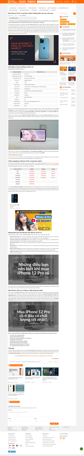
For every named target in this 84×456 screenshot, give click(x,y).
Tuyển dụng (34, 10)
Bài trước (50, 361)
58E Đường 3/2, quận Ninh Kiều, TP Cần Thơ (19, 344)
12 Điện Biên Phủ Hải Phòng (16, 339)
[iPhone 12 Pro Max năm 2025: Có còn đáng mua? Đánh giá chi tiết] (63, 79)
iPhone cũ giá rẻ (10, 428)
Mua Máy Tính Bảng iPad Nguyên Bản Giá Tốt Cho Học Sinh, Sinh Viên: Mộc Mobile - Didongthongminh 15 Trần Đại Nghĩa (72, 73)
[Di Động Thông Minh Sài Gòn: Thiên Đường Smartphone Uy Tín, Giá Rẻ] (68, 58)
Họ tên (9, 418)
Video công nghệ (13, 10)
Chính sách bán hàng (44, 10)
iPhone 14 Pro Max (52, 430)
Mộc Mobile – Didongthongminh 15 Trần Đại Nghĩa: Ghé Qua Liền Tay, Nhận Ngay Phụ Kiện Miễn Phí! (63, 73)
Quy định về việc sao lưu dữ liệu (48, 442)
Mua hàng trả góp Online (47, 439)
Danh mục (23, 1)
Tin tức (26, 444)
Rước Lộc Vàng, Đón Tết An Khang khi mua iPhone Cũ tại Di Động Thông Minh (71, 83)
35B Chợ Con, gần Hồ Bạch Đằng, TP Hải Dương (20, 338)
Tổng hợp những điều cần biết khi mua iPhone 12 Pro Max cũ (16, 395)
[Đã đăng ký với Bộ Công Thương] (12, 451)
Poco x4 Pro (9, 427)
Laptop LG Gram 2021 (38, 427)
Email (35, 418)
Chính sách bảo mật (12, 439)
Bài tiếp (55, 361)
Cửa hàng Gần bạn (67, 2)
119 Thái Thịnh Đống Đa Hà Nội (17, 336)
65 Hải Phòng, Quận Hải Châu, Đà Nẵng (18, 342)
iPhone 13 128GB (38, 428)
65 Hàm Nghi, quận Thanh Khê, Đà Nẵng (18, 341)
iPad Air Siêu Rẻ (24, 430)
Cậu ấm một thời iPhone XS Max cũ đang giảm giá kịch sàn (15, 378)
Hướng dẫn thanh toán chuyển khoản (49, 444)
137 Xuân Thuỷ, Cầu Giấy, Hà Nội (17, 335)
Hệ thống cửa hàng (11, 437)
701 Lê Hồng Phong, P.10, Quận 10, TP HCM (19, 345)
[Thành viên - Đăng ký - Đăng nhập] (75, 2)
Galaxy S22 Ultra (24, 429)
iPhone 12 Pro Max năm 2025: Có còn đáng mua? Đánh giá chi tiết (63, 83)
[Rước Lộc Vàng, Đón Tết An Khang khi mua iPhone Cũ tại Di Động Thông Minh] (72, 79)
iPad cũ (36, 430)
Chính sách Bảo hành (29, 439)
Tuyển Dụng (45, 435)
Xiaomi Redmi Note (66, 427)
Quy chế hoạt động (28, 437)
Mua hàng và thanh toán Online (48, 437)
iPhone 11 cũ (10, 429)
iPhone (50, 429)
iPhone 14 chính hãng (25, 428)
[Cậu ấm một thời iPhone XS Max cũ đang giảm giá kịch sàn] (16, 371)
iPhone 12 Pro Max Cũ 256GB (12, 430)
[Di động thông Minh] (12, 2)
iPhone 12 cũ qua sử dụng (39, 429)
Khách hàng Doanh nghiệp (30, 442)
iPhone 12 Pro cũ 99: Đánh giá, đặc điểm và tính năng (32, 378)
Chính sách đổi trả (28, 435)
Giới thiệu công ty (11, 435)
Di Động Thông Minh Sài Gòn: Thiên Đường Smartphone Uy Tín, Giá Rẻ (68, 63)
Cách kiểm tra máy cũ (24, 10)
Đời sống (53, 10)
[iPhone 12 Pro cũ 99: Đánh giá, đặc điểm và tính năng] (33, 371)
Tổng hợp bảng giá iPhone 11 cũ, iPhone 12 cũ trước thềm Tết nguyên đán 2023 (50, 378)
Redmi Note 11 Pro (24, 427)
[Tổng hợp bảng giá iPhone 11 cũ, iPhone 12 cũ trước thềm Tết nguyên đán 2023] (51, 371)
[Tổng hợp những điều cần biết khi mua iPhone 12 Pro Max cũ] (16, 388)
